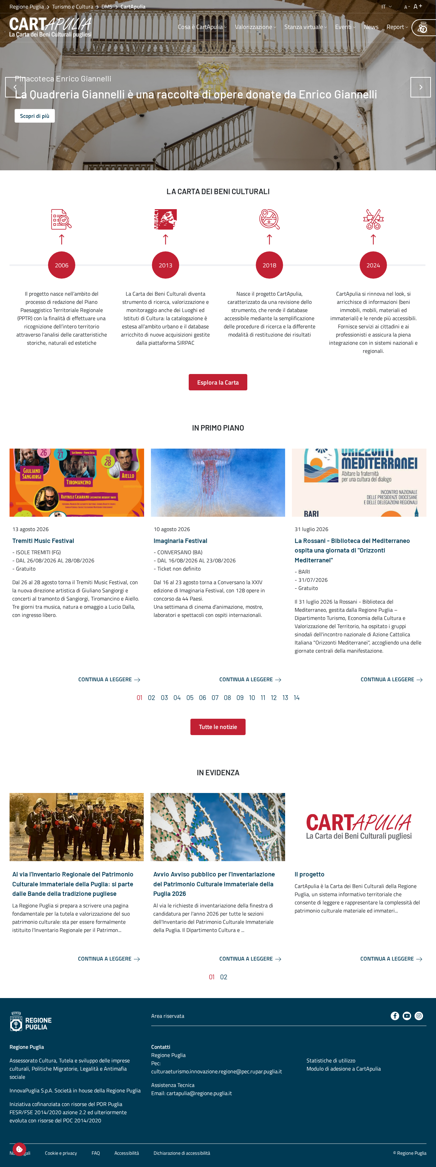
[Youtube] (407, 1016)
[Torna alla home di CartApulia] (52, 28)
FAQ (96, 1152)
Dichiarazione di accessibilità (182, 1152)
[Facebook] (395, 1016)
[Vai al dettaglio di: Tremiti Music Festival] (77, 483)
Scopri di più (34, 116)
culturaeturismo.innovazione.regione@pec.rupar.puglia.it (216, 1071)
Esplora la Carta (218, 382)
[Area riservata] (421, 28)
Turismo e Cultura (72, 6)
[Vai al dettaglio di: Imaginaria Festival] (218, 483)
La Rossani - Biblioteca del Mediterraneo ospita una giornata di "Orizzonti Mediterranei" (352, 550)
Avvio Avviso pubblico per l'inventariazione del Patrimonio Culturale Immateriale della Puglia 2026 (214, 883)
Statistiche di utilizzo (331, 1060)
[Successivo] (420, 87)
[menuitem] (202, 27)
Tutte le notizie (218, 726)
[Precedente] (15, 87)
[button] (387, 6)
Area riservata (167, 1016)
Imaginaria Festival (180, 540)
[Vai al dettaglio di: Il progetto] (359, 827)
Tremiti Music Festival (43, 540)
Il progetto (310, 874)
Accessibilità (126, 1152)
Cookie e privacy (61, 1152)
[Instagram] (419, 1016)
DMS (107, 6)
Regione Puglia (27, 6)
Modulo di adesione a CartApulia (344, 1068)
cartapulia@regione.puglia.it (199, 1093)
